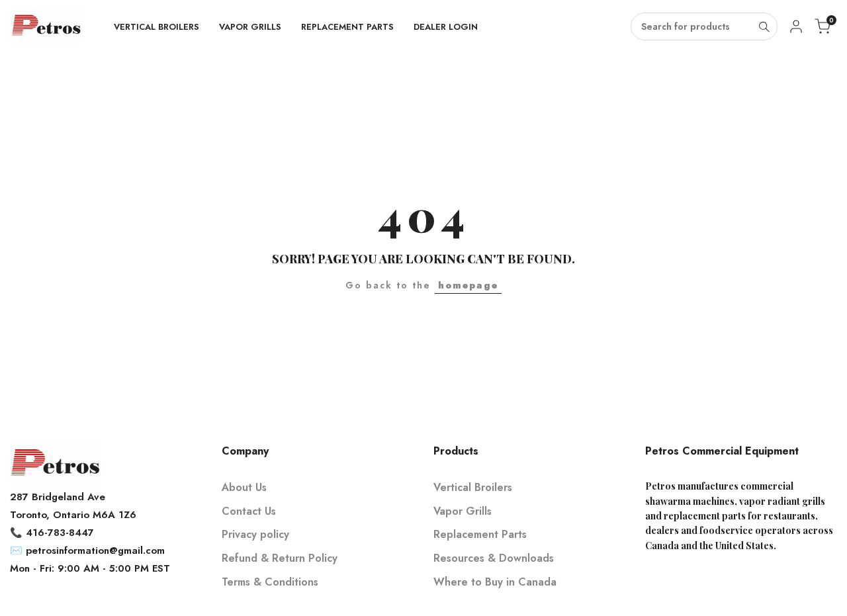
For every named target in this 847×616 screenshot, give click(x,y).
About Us (244, 487)
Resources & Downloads (493, 558)
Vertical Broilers (472, 487)
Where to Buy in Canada (495, 582)
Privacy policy (255, 534)
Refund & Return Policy (279, 558)
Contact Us (249, 511)
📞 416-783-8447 (52, 532)
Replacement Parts (480, 534)
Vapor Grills (462, 511)
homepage (468, 285)
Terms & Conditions (270, 582)
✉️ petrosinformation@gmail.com (87, 550)
